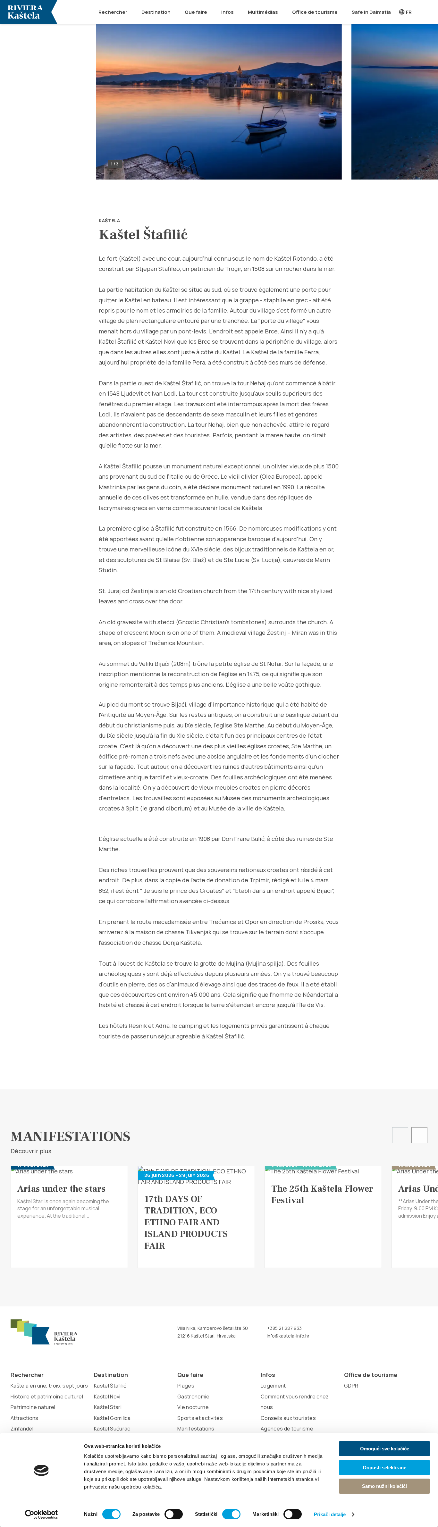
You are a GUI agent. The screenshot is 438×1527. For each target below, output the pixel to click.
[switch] (173, 1514)
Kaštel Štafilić (110, 1385)
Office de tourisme (315, 12)
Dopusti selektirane (384, 1467)
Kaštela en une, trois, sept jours (49, 1385)
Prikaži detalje (330, 1514)
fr (408, 12)
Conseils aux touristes (288, 1418)
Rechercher (112, 12)
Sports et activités (200, 1418)
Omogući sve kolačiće (384, 1448)
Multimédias (263, 12)
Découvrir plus (32, 1151)
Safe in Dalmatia (371, 12)
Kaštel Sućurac (112, 1428)
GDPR (351, 1385)
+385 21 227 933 (284, 1328)
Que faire (196, 12)
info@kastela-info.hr (287, 1336)
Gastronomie (193, 1396)
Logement (273, 1385)
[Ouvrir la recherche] (429, 12)
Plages (185, 1385)
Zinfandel (22, 1428)
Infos (227, 12)
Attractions (24, 1418)
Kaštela (109, 220)
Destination (156, 12)
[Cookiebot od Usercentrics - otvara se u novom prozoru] (41, 1514)
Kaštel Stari (108, 1407)
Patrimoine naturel (33, 1407)
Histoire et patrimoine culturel (47, 1396)
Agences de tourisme (287, 1428)
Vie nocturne (193, 1407)
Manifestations (195, 1428)
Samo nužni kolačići (384, 1486)
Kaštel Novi (107, 1396)
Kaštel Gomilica (112, 1418)
